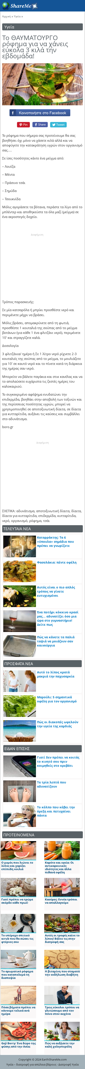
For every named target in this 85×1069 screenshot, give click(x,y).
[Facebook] (42, 112)
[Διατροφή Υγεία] (19, 9)
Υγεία (17, 16)
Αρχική (6, 16)
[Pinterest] (23, 124)
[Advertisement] (37, 263)
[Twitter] (58, 124)
